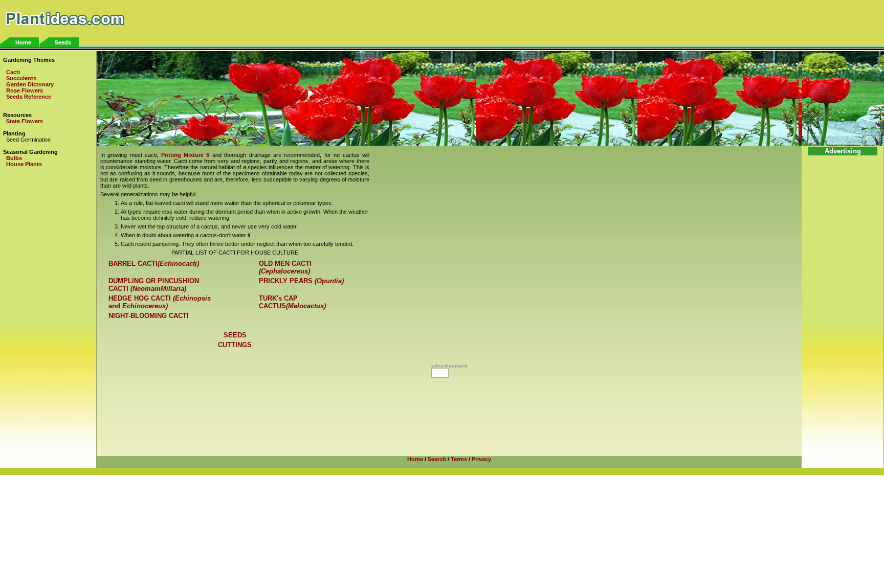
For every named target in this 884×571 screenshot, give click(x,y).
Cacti (13, 72)
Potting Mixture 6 (185, 155)
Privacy (481, 459)
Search (437, 459)
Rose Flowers (24, 90)
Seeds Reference (28, 97)
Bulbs (14, 158)
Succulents (21, 78)
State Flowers (24, 121)
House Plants (24, 164)
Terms (459, 459)
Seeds (63, 42)
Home (23, 42)
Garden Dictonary (30, 84)
